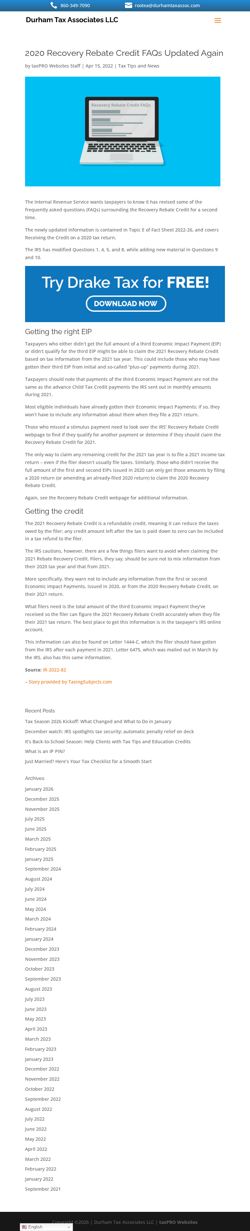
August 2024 (38, 879)
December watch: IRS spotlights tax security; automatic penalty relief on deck (109, 731)
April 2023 (36, 1029)
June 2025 (36, 829)
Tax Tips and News (139, 66)
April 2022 (36, 1149)
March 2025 (38, 839)
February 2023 (40, 1049)
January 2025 (39, 859)
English (34, 1227)
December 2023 (42, 949)
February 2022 (40, 1169)
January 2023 (39, 1059)
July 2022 (35, 1119)
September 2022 (43, 1099)
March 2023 (38, 1039)
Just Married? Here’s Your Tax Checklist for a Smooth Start (88, 761)
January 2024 (39, 939)
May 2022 (35, 1139)
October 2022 (39, 1089)
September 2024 (43, 869)
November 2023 (42, 959)
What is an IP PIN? (45, 751)
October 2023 (39, 969)
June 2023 (36, 1009)
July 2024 (35, 889)
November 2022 (42, 1079)
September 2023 (43, 979)
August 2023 (38, 989)
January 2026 (39, 789)
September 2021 (43, 1189)
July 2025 (35, 819)
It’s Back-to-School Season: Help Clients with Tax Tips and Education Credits (108, 741)
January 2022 (39, 1179)
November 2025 (42, 809)
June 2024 (36, 899)
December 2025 (42, 799)
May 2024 (35, 909)
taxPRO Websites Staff (56, 66)
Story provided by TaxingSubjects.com (70, 682)
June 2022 (36, 1129)
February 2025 (40, 849)
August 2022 (38, 1109)
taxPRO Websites (178, 1222)
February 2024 (40, 929)
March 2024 (38, 919)
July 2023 (35, 999)
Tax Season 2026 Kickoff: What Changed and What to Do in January (98, 721)
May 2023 (35, 1019)
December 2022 (42, 1069)
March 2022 (38, 1159)
